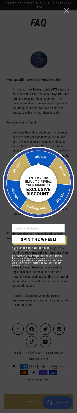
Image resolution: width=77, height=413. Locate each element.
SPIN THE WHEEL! (38, 239)
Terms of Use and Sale (28, 258)
